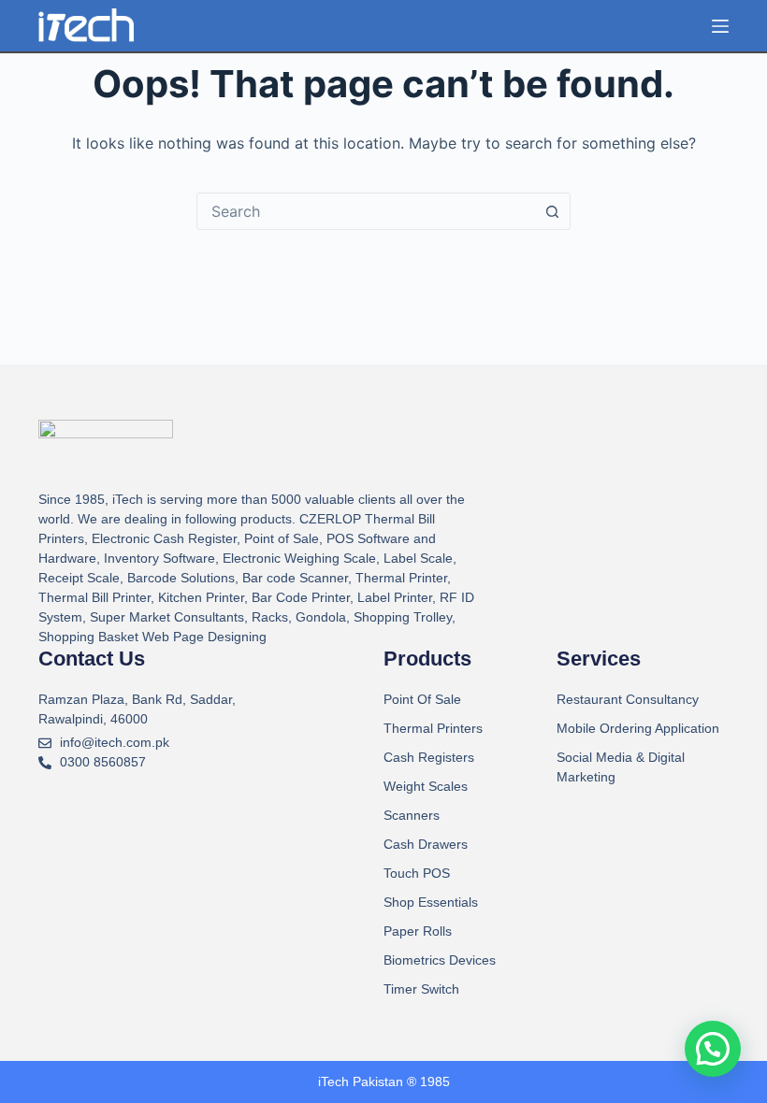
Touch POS (417, 873)
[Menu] (720, 26)
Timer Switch (421, 988)
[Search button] (552, 211)
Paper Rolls (418, 931)
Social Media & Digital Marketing (621, 767)
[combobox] (365, 211)
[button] (713, 1049)
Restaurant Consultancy (628, 699)
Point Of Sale (422, 699)
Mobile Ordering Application (638, 728)
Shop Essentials (431, 902)
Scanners (412, 815)
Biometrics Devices (440, 960)
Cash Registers (429, 757)
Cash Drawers (426, 844)
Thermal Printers (433, 728)
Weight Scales (426, 786)
